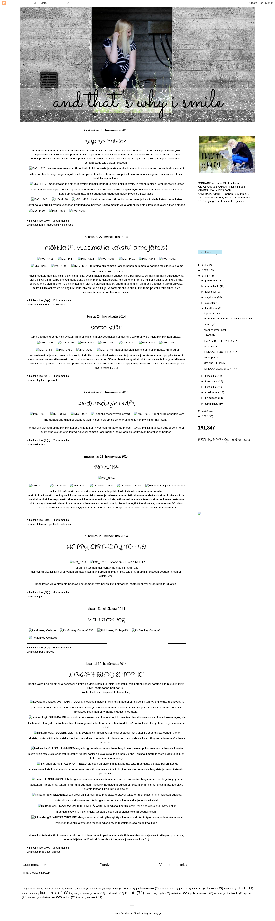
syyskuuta (211, 297)
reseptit (218, 893)
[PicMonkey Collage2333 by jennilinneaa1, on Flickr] (76, 630)
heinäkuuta (211, 308)
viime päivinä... (212, 357)
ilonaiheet (95, 888)
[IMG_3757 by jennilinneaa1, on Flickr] (167, 342)
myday (162, 893)
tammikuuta (212, 403)
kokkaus (229, 888)
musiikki (149, 893)
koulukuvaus (28, 893)
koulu (242, 888)
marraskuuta (212, 286)
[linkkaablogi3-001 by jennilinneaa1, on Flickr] (49, 763)
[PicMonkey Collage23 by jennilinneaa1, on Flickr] (112, 630)
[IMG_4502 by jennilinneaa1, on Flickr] (57, 210)
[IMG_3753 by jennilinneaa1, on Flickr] (126, 342)
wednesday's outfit (106, 403)
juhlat (42, 380)
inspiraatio (112, 888)
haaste (81, 888)
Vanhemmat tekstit (174, 865)
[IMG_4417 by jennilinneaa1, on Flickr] (65, 258)
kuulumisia (45, 304)
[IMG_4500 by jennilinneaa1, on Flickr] (77, 210)
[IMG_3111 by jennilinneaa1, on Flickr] (77, 485)
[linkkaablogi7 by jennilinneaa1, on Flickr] (47, 805)
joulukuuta (211, 280)
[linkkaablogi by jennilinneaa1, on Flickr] (37, 717)
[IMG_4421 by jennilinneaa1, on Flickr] (126, 258)
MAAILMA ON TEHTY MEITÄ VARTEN (82, 805)
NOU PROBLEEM (58, 779)
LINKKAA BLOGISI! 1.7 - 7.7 (220, 368)
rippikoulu (52, 380)
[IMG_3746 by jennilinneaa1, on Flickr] (65, 342)
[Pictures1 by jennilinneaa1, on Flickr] (39, 779)
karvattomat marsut (119, 427)
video (66, 897)
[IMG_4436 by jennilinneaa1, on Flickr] (38, 183)
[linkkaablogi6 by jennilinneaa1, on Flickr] (42, 794)
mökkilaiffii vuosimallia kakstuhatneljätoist (106, 248)
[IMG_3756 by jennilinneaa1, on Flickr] (147, 342)
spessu (56, 851)
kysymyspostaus (80, 893)
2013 (205, 410)
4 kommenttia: (61, 375)
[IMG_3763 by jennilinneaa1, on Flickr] (84, 349)
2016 (205, 264)
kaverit (43, 524)
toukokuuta (211, 381)
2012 (205, 416)
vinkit (80, 897)
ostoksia (176, 893)
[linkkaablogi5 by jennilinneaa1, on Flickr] (41, 817)
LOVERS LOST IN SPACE (72, 732)
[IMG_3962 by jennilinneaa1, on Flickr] (79, 413)
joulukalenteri (145, 888)
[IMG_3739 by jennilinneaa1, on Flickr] (98, 562)
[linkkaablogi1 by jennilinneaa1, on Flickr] (43, 732)
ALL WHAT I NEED (75, 763)
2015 (205, 270)
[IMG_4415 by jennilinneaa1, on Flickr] (45, 258)
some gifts (106, 327)
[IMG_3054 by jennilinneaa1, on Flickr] (106, 478)
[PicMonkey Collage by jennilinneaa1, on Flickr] (42, 630)
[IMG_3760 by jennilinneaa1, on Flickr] (78, 562)
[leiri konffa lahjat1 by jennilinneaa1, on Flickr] (129, 485)
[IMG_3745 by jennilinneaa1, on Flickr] (105, 349)
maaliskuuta (212, 392)
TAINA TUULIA (72, 701)
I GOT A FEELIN (62, 748)
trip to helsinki (106, 141)
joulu (126, 888)
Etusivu (105, 865)
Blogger (157, 913)
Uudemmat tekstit (37, 865)
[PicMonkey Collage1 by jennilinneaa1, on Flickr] (43, 637)
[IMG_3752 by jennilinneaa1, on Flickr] (106, 342)
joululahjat (168, 888)
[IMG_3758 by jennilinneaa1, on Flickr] (44, 349)
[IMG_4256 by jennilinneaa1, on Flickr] (106, 258)
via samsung (106, 619)
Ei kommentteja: (62, 300)
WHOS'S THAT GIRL (65, 817)
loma (42, 224)
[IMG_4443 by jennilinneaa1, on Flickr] (39, 199)
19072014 (106, 467)
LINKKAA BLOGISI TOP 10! (106, 674)
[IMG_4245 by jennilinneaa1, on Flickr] (147, 258)
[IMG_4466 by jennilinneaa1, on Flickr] (37, 210)
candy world (43, 888)
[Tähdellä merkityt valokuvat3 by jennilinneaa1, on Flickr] (110, 413)
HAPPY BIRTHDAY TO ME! (106, 547)
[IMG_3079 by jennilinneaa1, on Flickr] (37, 485)
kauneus (197, 888)
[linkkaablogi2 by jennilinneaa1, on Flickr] (40, 748)
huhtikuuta (211, 386)
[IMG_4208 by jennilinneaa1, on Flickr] (59, 265)
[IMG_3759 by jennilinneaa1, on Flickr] (64, 349)
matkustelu (53, 224)
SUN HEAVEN (57, 717)
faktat (57, 888)
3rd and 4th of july (214, 362)
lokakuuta (211, 291)
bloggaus (45, 851)
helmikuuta (211, 397)
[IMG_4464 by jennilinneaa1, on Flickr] (80, 199)
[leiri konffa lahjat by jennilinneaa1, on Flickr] (101, 485)
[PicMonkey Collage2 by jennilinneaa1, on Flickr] (146, 630)
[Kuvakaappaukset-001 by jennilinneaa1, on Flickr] (45, 701)
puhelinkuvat (46, 651)
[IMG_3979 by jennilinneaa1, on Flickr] (142, 413)
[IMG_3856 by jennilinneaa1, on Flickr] (58, 413)
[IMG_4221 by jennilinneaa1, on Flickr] (86, 258)
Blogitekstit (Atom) (40, 872)
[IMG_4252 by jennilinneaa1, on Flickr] (167, 258)
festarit (68, 888)
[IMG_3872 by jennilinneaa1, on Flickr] (38, 413)
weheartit (92, 897)
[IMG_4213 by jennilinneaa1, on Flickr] (39, 265)
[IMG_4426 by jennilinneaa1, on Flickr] (37, 168)
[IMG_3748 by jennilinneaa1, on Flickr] (45, 342)
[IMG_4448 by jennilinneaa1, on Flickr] (59, 199)
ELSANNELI (60, 794)
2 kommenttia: (61, 220)
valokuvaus (66, 224)
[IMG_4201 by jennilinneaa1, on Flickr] (79, 265)
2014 (205, 275)
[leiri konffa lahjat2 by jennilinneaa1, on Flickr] (158, 485)
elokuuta (210, 302)
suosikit (32, 897)
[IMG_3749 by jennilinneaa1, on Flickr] (86, 342)
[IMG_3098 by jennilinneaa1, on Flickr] (57, 485)
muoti (42, 444)
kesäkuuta (211, 375)
